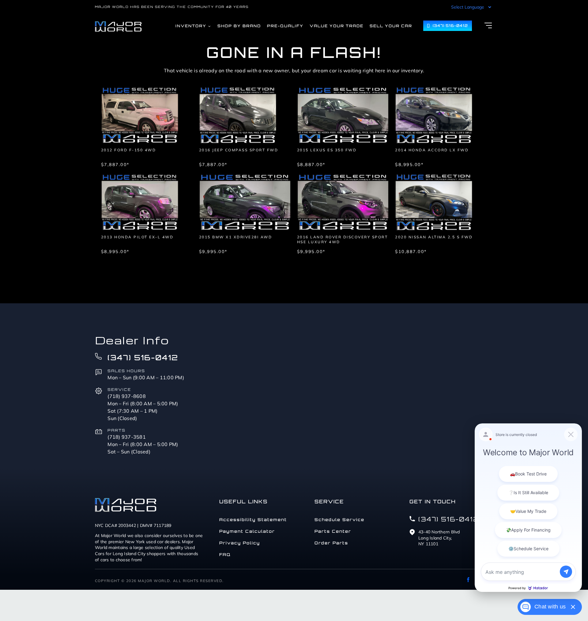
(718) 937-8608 (126, 396)
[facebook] (468, 579)
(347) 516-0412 (142, 357)
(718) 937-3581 (126, 437)
